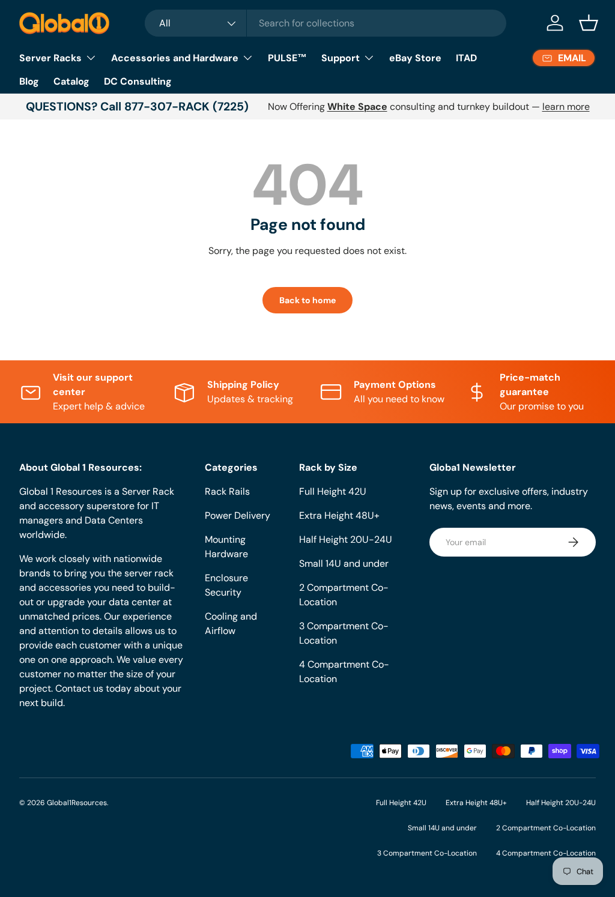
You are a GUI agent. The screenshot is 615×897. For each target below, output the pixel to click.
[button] (588, 23)
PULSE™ (287, 58)
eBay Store (415, 58)
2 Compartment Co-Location (546, 828)
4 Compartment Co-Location (546, 853)
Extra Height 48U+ (339, 515)
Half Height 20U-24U (345, 539)
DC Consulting (138, 81)
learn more (566, 106)
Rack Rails (227, 491)
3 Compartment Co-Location (427, 853)
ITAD (466, 58)
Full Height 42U (332, 491)
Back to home (307, 300)
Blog (29, 81)
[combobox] (326, 23)
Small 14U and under (344, 563)
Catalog (71, 81)
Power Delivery (237, 515)
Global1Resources (77, 803)
